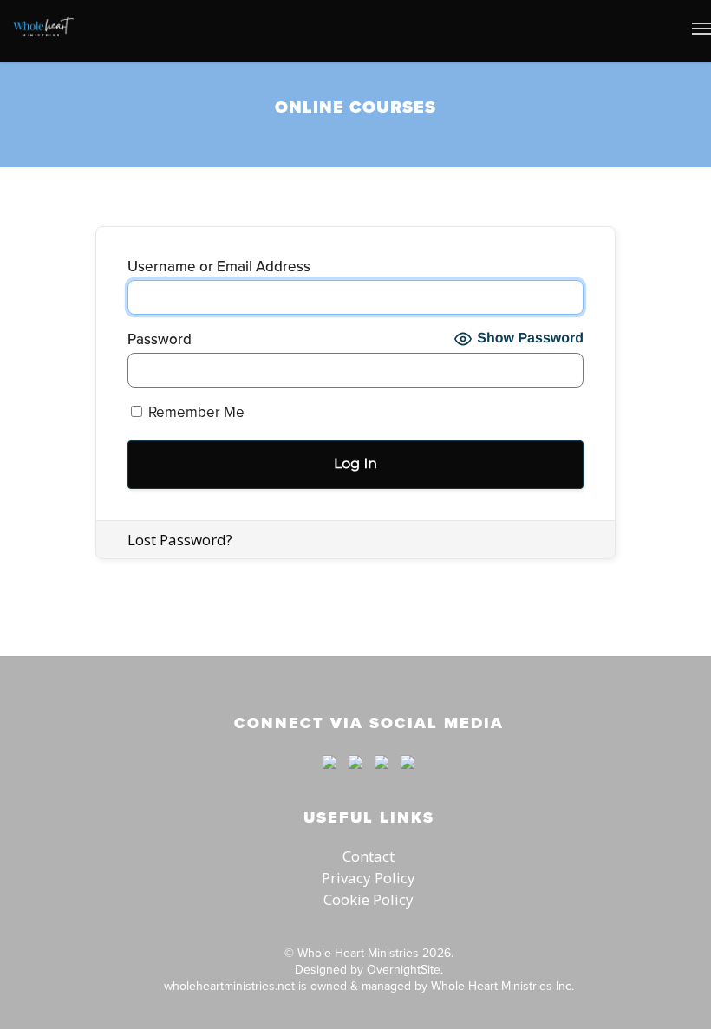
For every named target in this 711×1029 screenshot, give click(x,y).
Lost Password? (179, 540)
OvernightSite (403, 969)
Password (159, 339)
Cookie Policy (368, 899)
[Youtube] (381, 776)
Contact (368, 856)
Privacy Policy (368, 878)
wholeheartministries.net (229, 985)
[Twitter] (355, 776)
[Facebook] (329, 776)
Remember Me (195, 411)
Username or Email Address (218, 266)
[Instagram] (403, 776)
